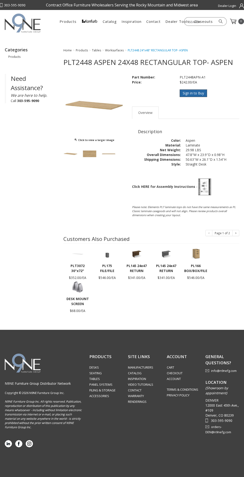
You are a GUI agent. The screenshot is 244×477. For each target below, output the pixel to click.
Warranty (136, 396)
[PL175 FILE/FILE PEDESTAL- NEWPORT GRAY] (107, 253)
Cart (170, 367)
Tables (94, 379)
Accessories (99, 396)
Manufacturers (140, 367)
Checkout (175, 373)
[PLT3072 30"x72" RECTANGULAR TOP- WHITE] (78, 253)
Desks (94, 367)
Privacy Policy (178, 395)
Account (174, 379)
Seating (95, 373)
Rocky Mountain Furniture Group (28, 23)
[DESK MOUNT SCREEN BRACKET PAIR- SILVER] (78, 286)
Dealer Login (227, 6)
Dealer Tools (177, 21)
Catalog (110, 21)
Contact (153, 21)
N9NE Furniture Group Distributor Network (38, 383)
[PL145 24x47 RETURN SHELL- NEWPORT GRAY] (166, 253)
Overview (145, 112)
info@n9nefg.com (224, 371)
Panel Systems (100, 384)
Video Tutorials (140, 384)
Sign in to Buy (193, 93)
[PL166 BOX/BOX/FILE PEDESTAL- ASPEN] (196, 253)
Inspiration (132, 21)
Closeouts (203, 21)
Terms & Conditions (182, 389)
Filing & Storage (102, 390)
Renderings (137, 401)
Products (68, 21)
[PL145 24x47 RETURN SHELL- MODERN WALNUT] (137, 253)
